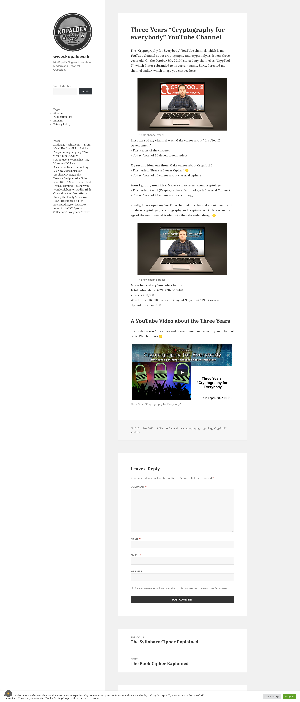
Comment (139, 487)
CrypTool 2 (220, 428)
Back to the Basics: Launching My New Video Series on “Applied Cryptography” (70, 170)
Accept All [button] (289, 696)
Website (136, 571)
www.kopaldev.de (71, 56)
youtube (135, 432)
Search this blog (62, 86)
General (173, 428)
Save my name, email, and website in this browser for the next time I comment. (181, 588)
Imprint (58, 120)
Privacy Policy (61, 124)
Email (136, 555)
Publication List (62, 117)
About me (59, 113)
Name (136, 539)
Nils (161, 428)
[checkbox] (8, 693)
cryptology (206, 428)
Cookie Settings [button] (272, 696)
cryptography (191, 428)
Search (85, 91)
